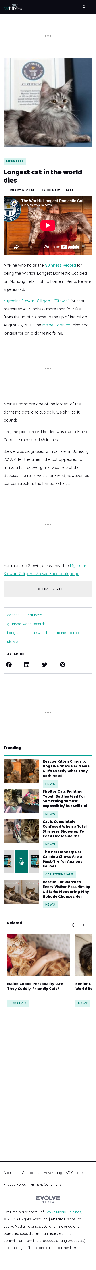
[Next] (83, 925)
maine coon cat (69, 632)
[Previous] (72, 925)
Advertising (53, 1172)
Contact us (31, 1172)
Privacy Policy (15, 1184)
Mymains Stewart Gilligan (27, 300)
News (50, 784)
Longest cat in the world (27, 632)
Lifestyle (15, 161)
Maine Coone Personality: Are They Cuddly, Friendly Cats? (35, 986)
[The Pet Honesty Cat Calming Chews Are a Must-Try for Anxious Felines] (21, 861)
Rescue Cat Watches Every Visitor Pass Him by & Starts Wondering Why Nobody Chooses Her (66, 889)
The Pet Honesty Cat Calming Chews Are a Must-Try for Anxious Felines (62, 859)
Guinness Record (60, 265)
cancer (13, 615)
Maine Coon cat (57, 325)
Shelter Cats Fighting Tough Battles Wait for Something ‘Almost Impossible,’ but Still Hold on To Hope (66, 799)
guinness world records (26, 623)
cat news (35, 615)
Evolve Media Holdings (63, 1212)
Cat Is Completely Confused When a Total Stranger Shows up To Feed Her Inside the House (65, 829)
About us (11, 1172)
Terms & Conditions (45, 1184)
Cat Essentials (59, 874)
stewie (12, 641)
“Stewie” (61, 300)
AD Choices (75, 1172)
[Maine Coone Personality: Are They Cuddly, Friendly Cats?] (38, 955)
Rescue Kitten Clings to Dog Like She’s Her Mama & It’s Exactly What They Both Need (66, 768)
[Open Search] (84, 7)
